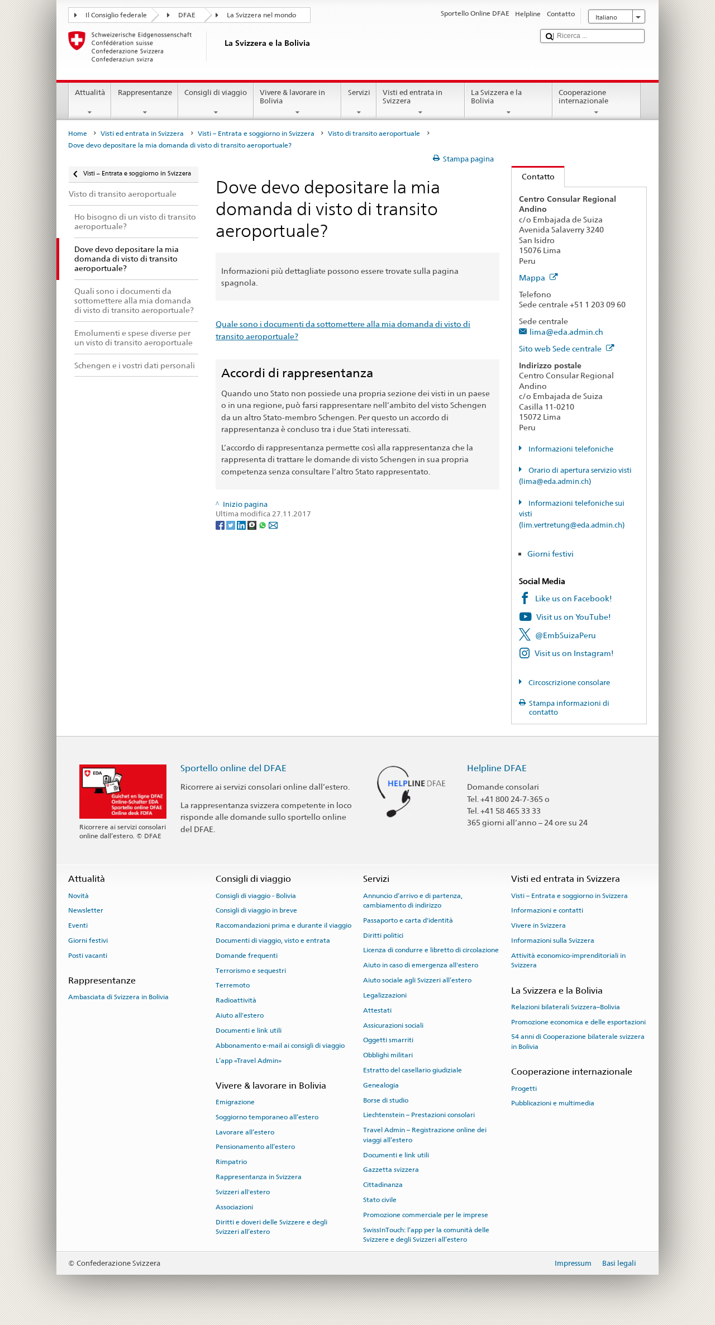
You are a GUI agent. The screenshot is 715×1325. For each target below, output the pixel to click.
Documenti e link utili (249, 1030)
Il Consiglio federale (116, 15)
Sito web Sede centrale (561, 348)
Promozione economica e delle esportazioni (578, 1021)
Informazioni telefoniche (570, 449)
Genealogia (381, 1085)
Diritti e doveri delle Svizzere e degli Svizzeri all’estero (271, 1226)
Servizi (359, 92)
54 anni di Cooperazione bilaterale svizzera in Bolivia (578, 1041)
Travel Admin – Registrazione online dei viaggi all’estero (425, 1134)
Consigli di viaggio (215, 92)
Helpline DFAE (497, 768)
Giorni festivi (550, 553)
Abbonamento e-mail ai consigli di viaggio (280, 1045)
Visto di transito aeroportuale (374, 133)
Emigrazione (235, 1102)
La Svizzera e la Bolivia (496, 97)
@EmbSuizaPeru (565, 635)
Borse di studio (385, 1100)
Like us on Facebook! (573, 598)
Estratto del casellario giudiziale (412, 1070)
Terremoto (233, 985)
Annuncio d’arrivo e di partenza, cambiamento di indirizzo (413, 900)
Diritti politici (383, 935)
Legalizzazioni (385, 995)
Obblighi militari (388, 1055)
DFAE (187, 15)
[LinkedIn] (242, 524)
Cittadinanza (383, 1185)
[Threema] (252, 524)
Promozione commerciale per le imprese (425, 1215)
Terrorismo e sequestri (251, 970)
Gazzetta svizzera (391, 1170)
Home (77, 133)
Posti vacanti (87, 956)
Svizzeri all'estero (243, 1192)
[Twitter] (231, 524)
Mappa (533, 277)
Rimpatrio (231, 1162)
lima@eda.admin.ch (566, 331)
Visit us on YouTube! (573, 616)
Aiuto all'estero (240, 1015)
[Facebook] (221, 524)
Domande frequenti (247, 956)
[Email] (273, 524)
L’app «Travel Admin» (249, 1060)
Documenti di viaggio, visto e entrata (273, 940)
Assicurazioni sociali (393, 1025)
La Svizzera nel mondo (261, 15)
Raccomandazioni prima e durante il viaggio (283, 925)
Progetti (524, 1088)
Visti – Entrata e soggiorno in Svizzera (256, 133)
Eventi (78, 925)
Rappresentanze (145, 92)
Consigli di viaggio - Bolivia (256, 895)
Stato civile (380, 1200)
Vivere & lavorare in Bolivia (292, 97)
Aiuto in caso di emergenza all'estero (420, 965)
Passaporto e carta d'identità (408, 920)
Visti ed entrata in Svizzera (412, 97)
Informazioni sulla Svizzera (552, 940)
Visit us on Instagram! (574, 653)
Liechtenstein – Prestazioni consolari (419, 1115)
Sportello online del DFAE (233, 768)
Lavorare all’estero (245, 1132)
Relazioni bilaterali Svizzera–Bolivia (565, 1007)
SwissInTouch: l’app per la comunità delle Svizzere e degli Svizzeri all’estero (426, 1234)
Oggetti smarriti (388, 1040)
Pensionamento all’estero (255, 1147)
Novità (78, 895)
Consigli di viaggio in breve (256, 910)
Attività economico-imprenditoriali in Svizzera (568, 960)
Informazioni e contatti (547, 910)
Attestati (377, 1010)
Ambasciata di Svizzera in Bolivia (118, 997)
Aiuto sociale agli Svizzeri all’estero (417, 980)
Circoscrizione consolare (568, 682)
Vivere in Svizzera (538, 925)
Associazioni (234, 1207)
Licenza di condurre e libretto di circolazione (431, 950)
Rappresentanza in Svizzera (259, 1177)
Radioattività (236, 1000)
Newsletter (85, 910)
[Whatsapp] (263, 524)
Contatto (533, 176)
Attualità (90, 92)
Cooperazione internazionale (583, 97)
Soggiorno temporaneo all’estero (267, 1117)
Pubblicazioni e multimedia (552, 1103)
